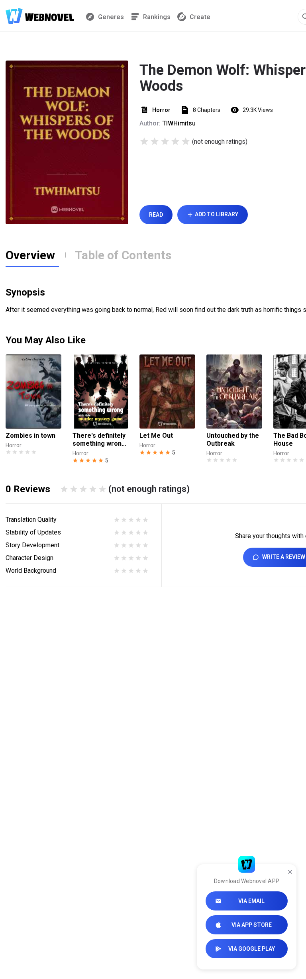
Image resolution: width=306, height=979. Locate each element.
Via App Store (251, 925)
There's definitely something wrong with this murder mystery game (99, 440)
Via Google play (251, 949)
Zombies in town (30, 435)
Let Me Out (156, 435)
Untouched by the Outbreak (232, 439)
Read (156, 214)
